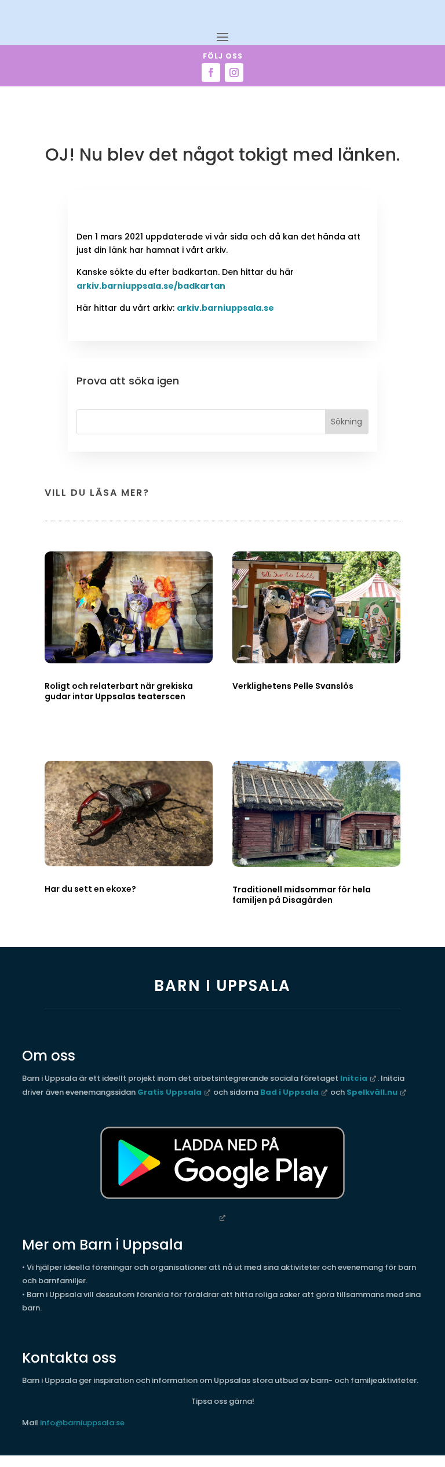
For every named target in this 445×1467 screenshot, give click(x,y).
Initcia (353, 1078)
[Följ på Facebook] (211, 72)
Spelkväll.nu (371, 1092)
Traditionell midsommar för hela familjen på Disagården (301, 895)
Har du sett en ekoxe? (90, 889)
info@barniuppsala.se (82, 1422)
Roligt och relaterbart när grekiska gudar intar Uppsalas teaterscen (119, 691)
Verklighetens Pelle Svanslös (292, 686)
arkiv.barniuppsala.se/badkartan (150, 286)
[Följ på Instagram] (234, 72)
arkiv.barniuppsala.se (225, 308)
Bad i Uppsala (289, 1092)
